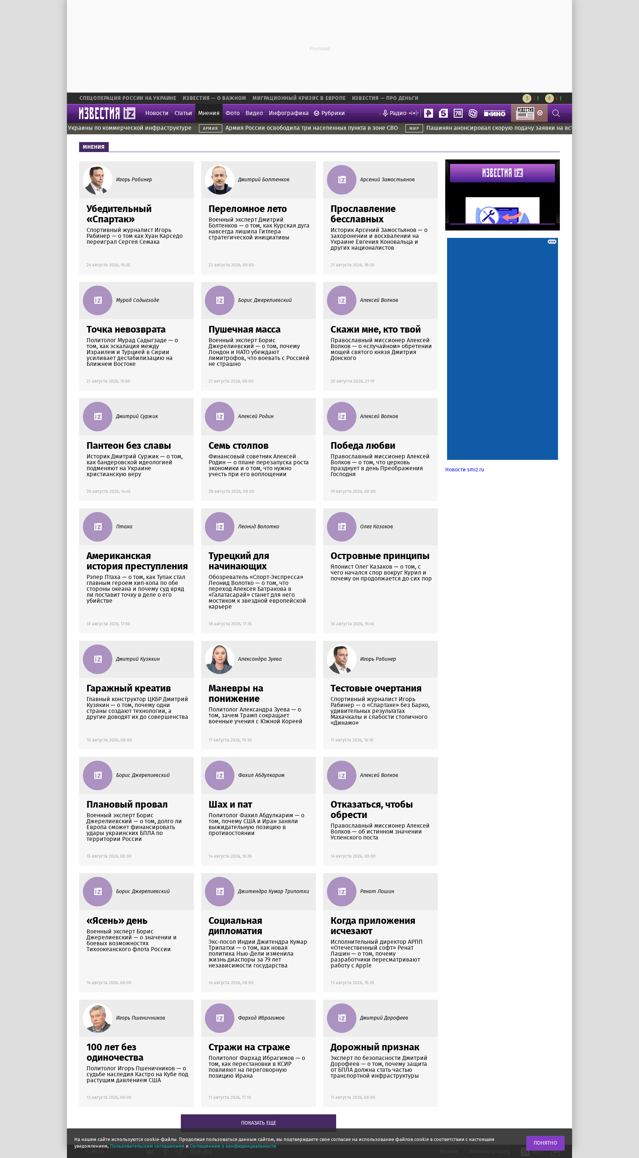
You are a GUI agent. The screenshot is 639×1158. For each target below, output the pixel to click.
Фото (233, 113)
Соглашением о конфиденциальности (233, 1146)
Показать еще (258, 1123)
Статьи (183, 113)
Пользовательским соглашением (147, 1146)
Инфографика (289, 113)
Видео (254, 113)
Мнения (209, 113)
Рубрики (333, 113)
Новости (157, 113)
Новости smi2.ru (464, 469)
